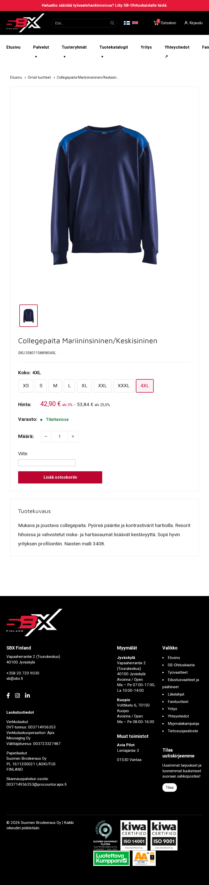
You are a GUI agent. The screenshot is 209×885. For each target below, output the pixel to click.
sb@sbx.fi (14, 678)
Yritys (146, 47)
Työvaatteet (178, 672)
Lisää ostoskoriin (60, 477)
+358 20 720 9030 (22, 673)
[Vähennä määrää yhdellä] (46, 436)
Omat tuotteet (40, 77)
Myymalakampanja (183, 723)
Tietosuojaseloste (183, 731)
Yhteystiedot (178, 716)
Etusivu (13, 47)
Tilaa (170, 787)
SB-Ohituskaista (181, 665)
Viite (22, 454)
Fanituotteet (178, 701)
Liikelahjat (176, 694)
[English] (135, 22)
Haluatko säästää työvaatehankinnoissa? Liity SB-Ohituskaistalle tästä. (104, 5)
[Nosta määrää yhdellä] (73, 436)
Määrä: (26, 436)
